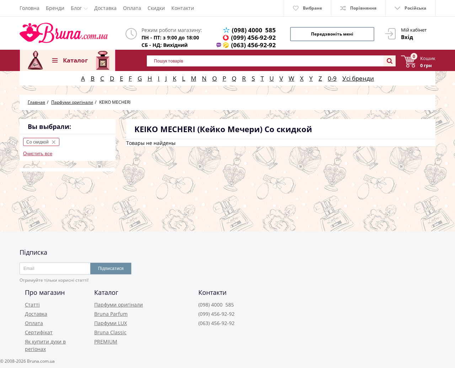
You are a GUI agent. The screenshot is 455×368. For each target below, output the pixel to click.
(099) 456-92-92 (253, 37)
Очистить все (37, 153)
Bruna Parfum (111, 313)
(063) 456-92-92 (253, 45)
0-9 (332, 78)
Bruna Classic (110, 332)
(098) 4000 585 (254, 30)
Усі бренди (358, 78)
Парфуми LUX (110, 323)
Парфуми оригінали (118, 304)
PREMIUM (105, 341)
